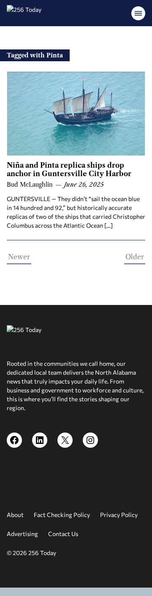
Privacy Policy (119, 514)
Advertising (22, 533)
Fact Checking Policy (62, 514)
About (15, 514)
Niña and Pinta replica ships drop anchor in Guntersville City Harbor (69, 169)
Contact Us (63, 533)
